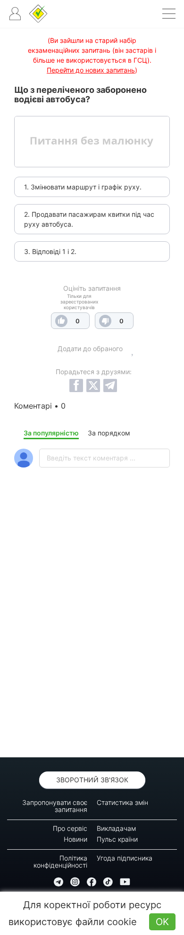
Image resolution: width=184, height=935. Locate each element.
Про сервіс (70, 828)
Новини (75, 839)
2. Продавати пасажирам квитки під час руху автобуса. (89, 219)
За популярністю (51, 433)
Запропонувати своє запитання (54, 806)
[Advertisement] (92, 637)
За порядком (109, 433)
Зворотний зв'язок (92, 780)
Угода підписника (124, 857)
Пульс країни (117, 839)
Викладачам (116, 828)
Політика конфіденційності (60, 861)
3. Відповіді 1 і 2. (50, 251)
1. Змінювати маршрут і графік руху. (83, 187)
